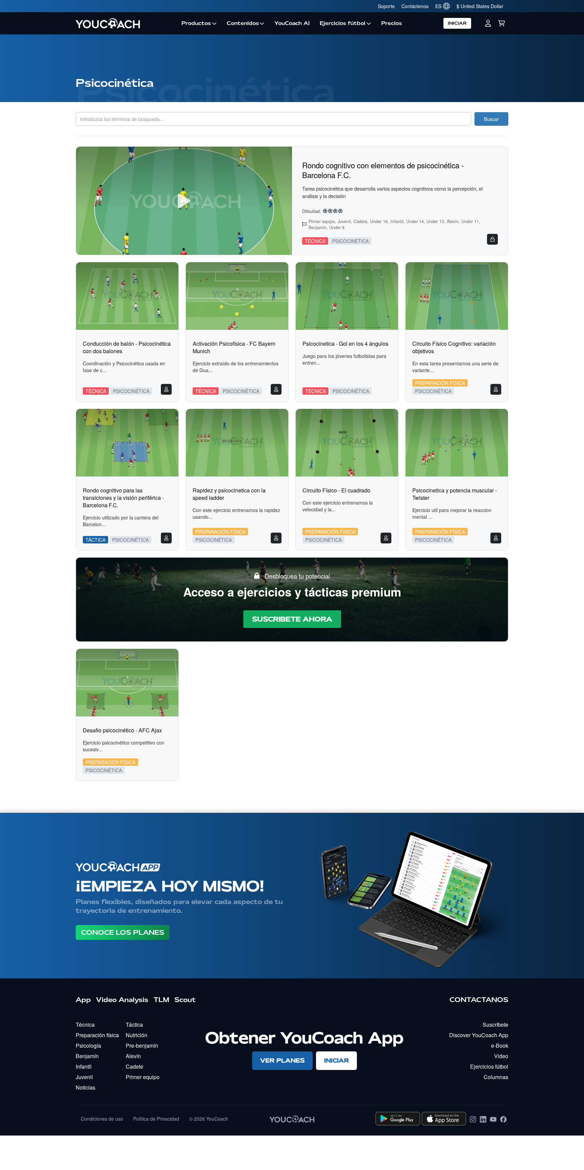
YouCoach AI (292, 23)
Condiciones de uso (102, 1118)
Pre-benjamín (142, 1045)
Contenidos (243, 23)
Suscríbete (495, 1024)
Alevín (133, 1056)
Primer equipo (143, 1077)
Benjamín (87, 1056)
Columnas (496, 1077)
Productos (196, 23)
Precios (391, 23)
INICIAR (457, 23)
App (83, 999)
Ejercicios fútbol (342, 23)
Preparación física (97, 1035)
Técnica (85, 1024)
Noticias (85, 1087)
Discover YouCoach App (478, 1035)
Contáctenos (415, 6)
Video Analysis (122, 999)
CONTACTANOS (478, 999)
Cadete (134, 1066)
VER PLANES (282, 1060)
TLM (161, 999)
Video (501, 1056)
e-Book (499, 1045)
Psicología (88, 1045)
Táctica (134, 1024)
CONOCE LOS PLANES (122, 932)
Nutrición (136, 1035)
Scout (185, 999)
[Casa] (126, 23)
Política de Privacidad (156, 1118)
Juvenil (84, 1077)
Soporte (386, 6)
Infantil (84, 1066)
